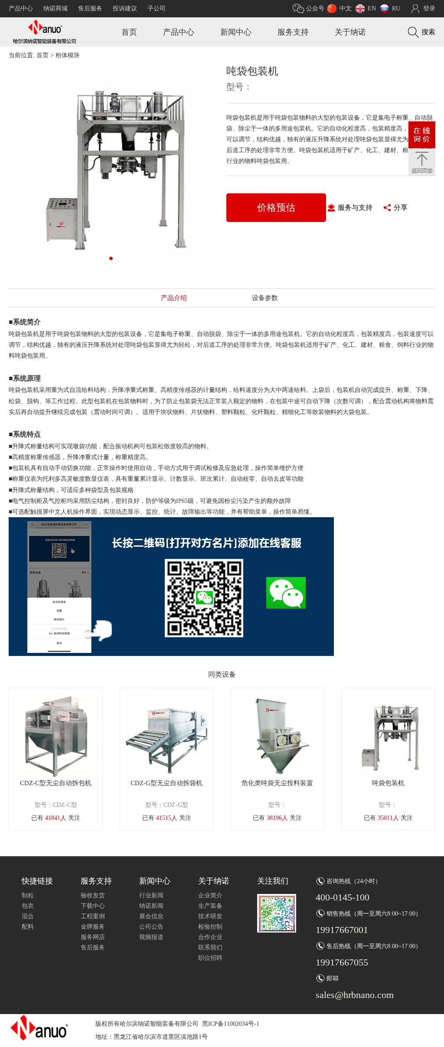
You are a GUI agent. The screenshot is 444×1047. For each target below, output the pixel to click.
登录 (429, 8)
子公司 (156, 8)
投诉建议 (125, 8)
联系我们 (210, 947)
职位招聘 (210, 958)
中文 (346, 8)
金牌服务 (93, 926)
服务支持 (293, 32)
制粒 (28, 895)
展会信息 (151, 916)
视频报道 (151, 937)
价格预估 (276, 207)
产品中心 (21, 8)
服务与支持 (355, 207)
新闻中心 (235, 32)
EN (372, 8)
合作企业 (210, 937)
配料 (28, 926)
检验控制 (210, 926)
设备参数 (265, 297)
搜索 (428, 32)
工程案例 (93, 916)
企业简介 (210, 895)
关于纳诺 (350, 32)
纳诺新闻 (151, 906)
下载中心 (93, 906)
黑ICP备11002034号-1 (230, 1024)
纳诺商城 (55, 8)
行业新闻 (151, 895)
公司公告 (151, 926)
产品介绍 (174, 297)
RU (396, 8)
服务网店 (93, 937)
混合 (28, 916)
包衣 (28, 906)
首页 (129, 32)
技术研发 (210, 916)
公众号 (315, 8)
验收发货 (93, 895)
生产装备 (210, 906)
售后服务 (90, 8)
